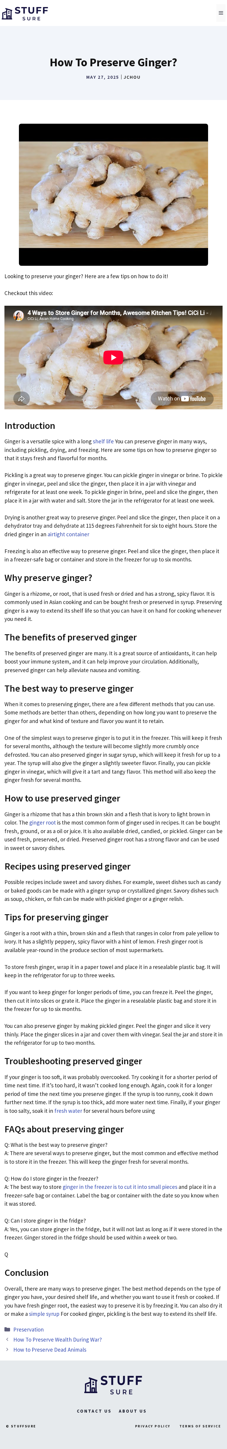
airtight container (68, 534)
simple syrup (44, 1313)
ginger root (42, 822)
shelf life (103, 441)
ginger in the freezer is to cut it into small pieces (120, 1186)
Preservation (28, 1329)
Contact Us (94, 1411)
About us (133, 1411)
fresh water (68, 1110)
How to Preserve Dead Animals (49, 1349)
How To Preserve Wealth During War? (57, 1339)
